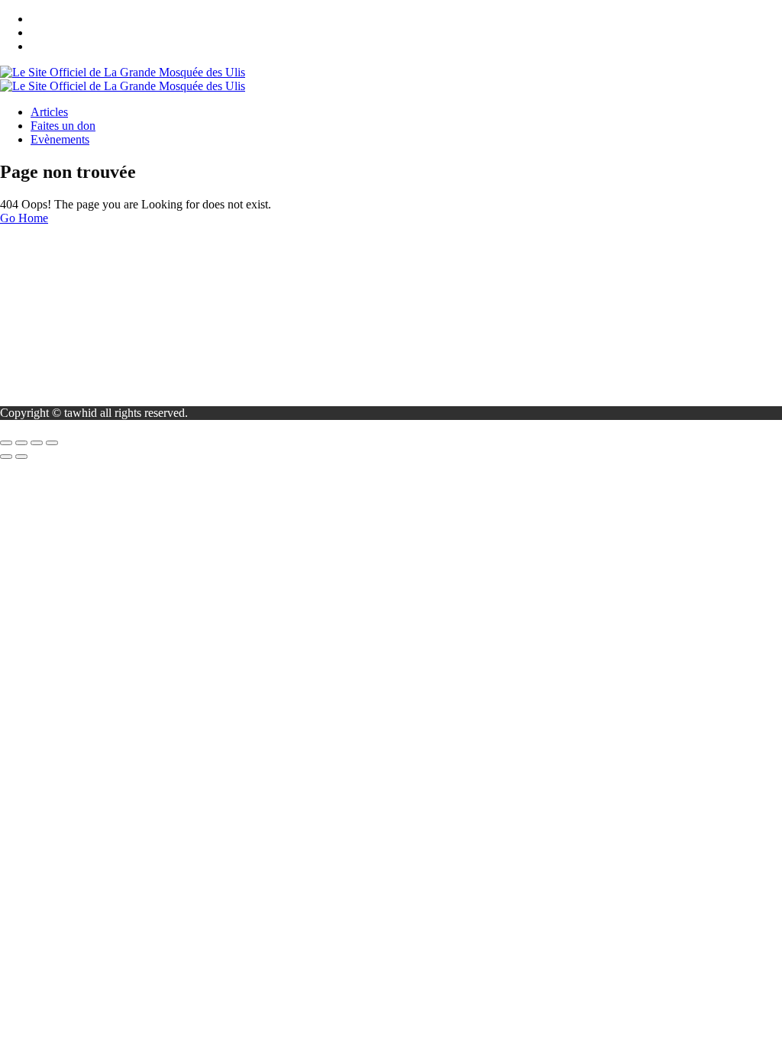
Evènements (60, 139)
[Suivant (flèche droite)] (21, 456)
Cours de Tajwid (71, 282)
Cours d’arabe (65, 296)
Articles (49, 111)
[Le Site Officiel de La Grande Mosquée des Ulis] (122, 72)
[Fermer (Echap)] (52, 443)
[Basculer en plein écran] (21, 443)
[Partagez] (37, 443)
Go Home (24, 218)
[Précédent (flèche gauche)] (6, 456)
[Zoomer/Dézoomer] (6, 443)
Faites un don (63, 125)
